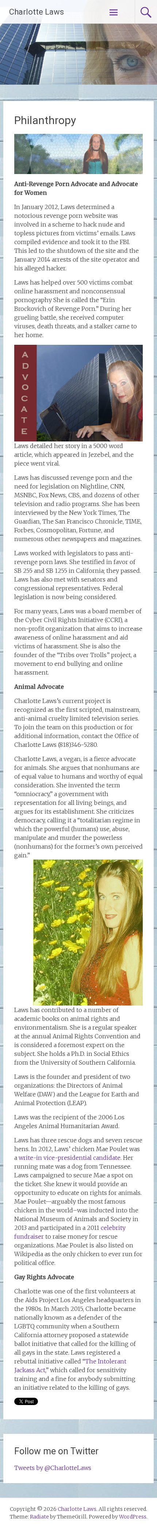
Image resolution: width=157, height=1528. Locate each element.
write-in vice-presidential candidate (69, 1157)
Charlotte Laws (36, 11)
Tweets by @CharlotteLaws (52, 1467)
